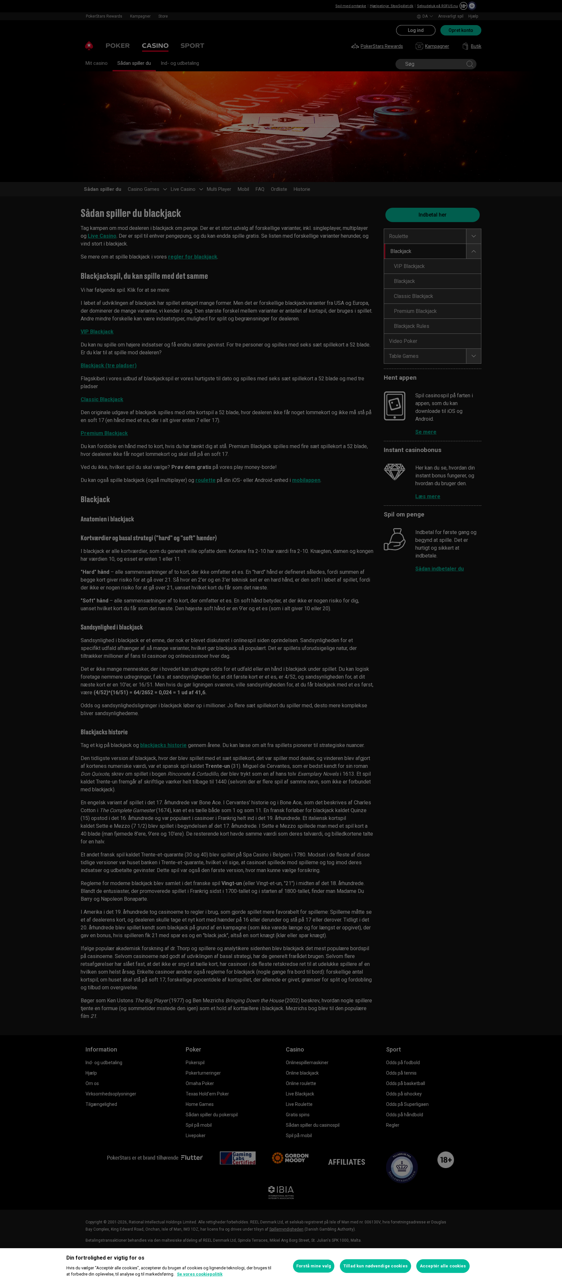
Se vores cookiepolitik (199, 1274)
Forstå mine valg (313, 1265)
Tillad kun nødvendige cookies (375, 1265)
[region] (281, 1266)
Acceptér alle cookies (443, 1265)
